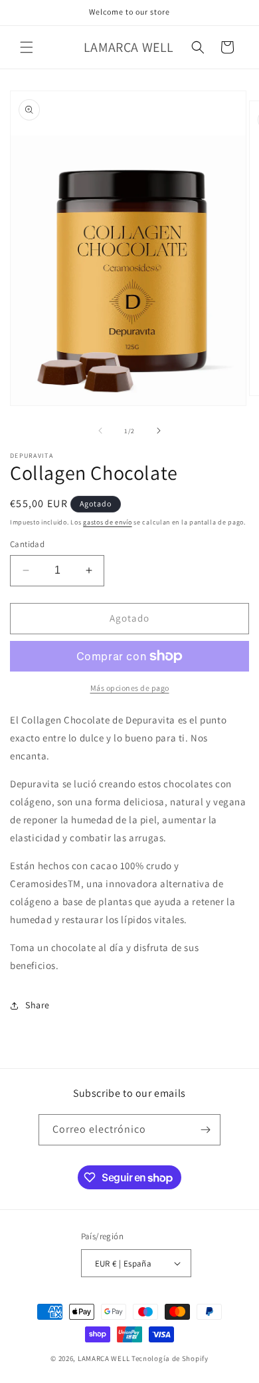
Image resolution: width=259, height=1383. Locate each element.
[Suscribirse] (205, 1129)
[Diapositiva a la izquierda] (100, 430)
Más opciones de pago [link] (129, 688)
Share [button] (37, 1005)
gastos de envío (107, 522)
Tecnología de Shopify (170, 1358)
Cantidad (27, 544)
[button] (26, 47)
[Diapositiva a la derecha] (158, 430)
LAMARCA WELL (104, 1358)
